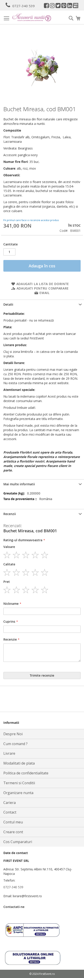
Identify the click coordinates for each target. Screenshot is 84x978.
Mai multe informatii (19, 484)
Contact (9, 812)
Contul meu (13, 822)
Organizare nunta (18, 792)
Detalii (8, 304)
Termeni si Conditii (19, 782)
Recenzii (9, 514)
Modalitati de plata (19, 763)
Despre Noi (13, 733)
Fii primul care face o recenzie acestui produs (31, 220)
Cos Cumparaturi (17, 841)
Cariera (9, 802)
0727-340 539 (23, 6)
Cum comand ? (15, 743)
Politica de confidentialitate (25, 773)
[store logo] (31, 17)
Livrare (9, 753)
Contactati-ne (13, 907)
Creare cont (13, 831)
